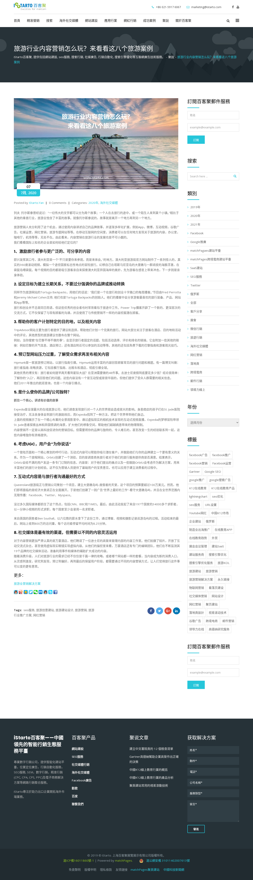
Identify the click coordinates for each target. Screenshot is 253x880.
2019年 (195, 207)
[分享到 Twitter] (50, 592)
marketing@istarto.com (206, 7)
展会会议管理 (198, 546)
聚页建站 (212, 604)
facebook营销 (198, 463)
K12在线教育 (198, 488)
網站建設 (91, 20)
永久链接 (223, 579)
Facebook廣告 (82, 780)
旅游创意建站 (45, 610)
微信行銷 (196, 329)
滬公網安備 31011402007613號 (166, 860)
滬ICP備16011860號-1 (78, 860)
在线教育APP (223, 530)
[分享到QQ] (16, 592)
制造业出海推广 (199, 530)
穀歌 (75, 788)
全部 (193, 303)
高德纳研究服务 (219, 629)
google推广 (197, 480)
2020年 (93, 203)
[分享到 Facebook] (55, 592)
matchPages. (124, 860)
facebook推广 (221, 455)
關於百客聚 (183, 20)
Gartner (194, 471)
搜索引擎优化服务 (201, 563)
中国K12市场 (220, 513)
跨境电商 (212, 621)
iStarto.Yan (36, 203)
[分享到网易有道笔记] (31, 592)
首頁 (17, 20)
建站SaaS (218, 546)
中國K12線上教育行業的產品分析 (151, 777)
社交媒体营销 (198, 596)
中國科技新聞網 (173, 870)
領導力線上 (197, 390)
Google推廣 (198, 242)
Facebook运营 (221, 463)
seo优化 (217, 496)
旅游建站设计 (64, 610)
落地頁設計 (196, 613)
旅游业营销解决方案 (27, 583)
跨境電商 (196, 372)
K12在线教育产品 (223, 488)
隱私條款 (106, 870)
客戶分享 (196, 311)
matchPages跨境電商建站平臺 (210, 259)
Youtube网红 (198, 513)
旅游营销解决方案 (201, 579)
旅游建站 (195, 571)
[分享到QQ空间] (26, 592)
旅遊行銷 (196, 337)
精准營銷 (33, 20)
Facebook (196, 233)
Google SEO (213, 471)
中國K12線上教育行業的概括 (148, 770)
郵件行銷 (196, 381)
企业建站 (195, 521)
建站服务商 (196, 554)
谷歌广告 (195, 621)
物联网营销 (196, 588)
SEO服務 (196, 277)
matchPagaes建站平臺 (205, 250)
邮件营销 (228, 621)
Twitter (195, 285)
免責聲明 (75, 870)
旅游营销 (81, 610)
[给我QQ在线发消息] (45, 592)
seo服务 (29, 610)
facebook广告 (198, 455)
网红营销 (39, 615)
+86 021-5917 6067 (168, 7)
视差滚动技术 (218, 613)
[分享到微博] (21, 592)
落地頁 (194, 363)
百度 (75, 796)
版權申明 (90, 870)
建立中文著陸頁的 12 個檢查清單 (151, 749)
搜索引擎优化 (218, 554)
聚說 (165, 20)
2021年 (195, 224)
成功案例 (149, 20)
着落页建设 (216, 588)
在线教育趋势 (198, 538)
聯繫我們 (78, 804)
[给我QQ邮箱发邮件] (40, 592)
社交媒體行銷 (81, 764)
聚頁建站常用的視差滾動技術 (148, 785)
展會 (193, 320)
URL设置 (211, 505)
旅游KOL (223, 563)
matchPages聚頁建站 (147, 870)
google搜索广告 (220, 480)
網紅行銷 (130, 20)
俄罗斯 (194, 294)
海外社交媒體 (68, 20)
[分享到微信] (36, 592)
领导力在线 (196, 629)
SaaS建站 (196, 268)
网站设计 (218, 596)
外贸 (215, 538)
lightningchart (198, 496)
